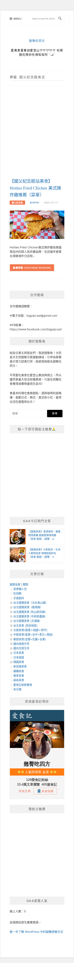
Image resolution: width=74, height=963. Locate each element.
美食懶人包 (20, 589)
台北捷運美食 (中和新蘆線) (29, 616)
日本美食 (18, 652)
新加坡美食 (20, 666)
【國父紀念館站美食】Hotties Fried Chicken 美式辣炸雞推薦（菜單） (35, 188)
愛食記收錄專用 (22, 684)
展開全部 (15, 584)
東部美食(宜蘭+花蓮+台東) (29, 639)
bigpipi (34, 202)
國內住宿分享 (21, 648)
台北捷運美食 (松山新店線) (29, 611)
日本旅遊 (18, 657)
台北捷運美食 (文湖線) (26, 620)
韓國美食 (18, 662)
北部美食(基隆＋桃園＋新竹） (31, 630)
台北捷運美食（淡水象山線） (30, 602)
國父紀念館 (17, 202)
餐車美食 (18, 675)
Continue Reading (37, 267)
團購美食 (18, 671)
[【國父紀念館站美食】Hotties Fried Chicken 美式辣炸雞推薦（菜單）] (37, 224)
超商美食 (18, 680)
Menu (18, 18)
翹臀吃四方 (37, 40)
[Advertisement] (37, 136)
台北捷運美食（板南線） (28, 607)
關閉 (25, 584)
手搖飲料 (18, 598)
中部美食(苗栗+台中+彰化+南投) (33, 634)
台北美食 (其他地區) (25, 625)
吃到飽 (17, 593)
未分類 (17, 689)
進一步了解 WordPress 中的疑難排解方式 (36, 931)
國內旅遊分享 (21, 643)
